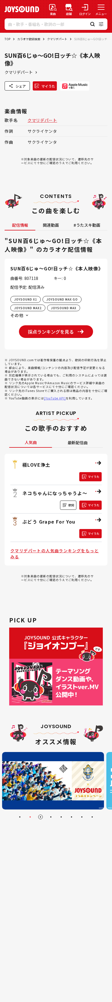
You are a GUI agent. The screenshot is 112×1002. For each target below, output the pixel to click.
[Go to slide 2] (30, 817)
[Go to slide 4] (50, 817)
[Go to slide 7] (81, 817)
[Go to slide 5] (61, 817)
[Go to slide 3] (40, 817)
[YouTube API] (55, 398)
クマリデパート (57, 39)
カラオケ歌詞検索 (28, 39)
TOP (7, 39)
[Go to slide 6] (71, 817)
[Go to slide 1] (19, 817)
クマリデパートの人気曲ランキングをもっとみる (54, 553)
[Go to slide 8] (92, 817)
